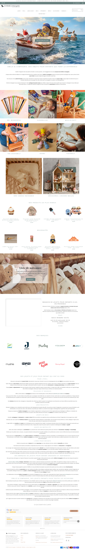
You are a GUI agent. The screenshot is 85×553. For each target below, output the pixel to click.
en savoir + (30, 279)
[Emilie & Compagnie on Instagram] (4, 3)
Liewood (10, 461)
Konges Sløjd (23, 542)
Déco (37, 10)
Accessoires (56, 10)
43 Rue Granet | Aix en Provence (41, 542)
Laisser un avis (74, 510)
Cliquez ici (37, 536)
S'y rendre (60, 325)
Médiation (24, 547)
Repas (49, 10)
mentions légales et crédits (30, 547)
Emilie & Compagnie (12, 547)
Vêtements (43, 10)
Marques (64, 10)
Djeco (22, 539)
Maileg (17, 461)
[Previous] (3, 215)
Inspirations (42, 13)
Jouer (19, 10)
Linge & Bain (30, 10)
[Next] (82, 215)
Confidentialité (18, 547)
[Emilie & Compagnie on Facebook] (2, 3)
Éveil (24, 10)
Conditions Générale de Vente (57, 542)
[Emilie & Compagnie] (13, 6)
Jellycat (13, 461)
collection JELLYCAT (42, 40)
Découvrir (60, 315)
